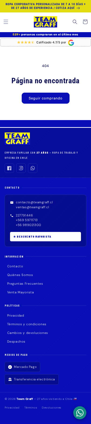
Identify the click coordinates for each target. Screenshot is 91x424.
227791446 (24, 215)
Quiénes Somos (20, 275)
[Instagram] (21, 168)
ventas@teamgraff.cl (32, 207)
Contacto (15, 266)
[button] (6, 22)
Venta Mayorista (20, 292)
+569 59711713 (27, 220)
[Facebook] (9, 168)
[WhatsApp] (32, 168)
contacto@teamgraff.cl (34, 202)
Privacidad (15, 316)
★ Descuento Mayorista (32, 236)
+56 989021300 (28, 225)
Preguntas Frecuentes (25, 284)
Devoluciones (51, 407)
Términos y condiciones (26, 324)
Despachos (16, 342)
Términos (30, 407)
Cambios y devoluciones (27, 333)
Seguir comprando (46, 98)
